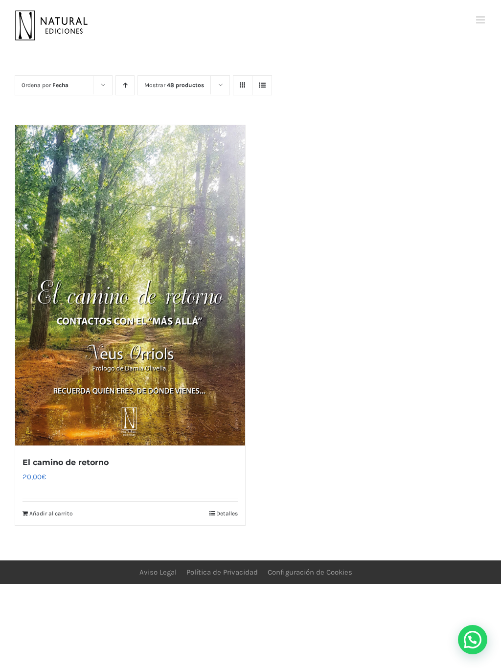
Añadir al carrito (51, 513)
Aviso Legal (158, 572)
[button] (472, 639)
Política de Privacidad (222, 572)
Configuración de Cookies (310, 572)
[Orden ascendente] (125, 85)
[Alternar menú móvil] (481, 20)
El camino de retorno (66, 462)
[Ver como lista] (262, 85)
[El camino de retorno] (130, 285)
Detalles (227, 513)
